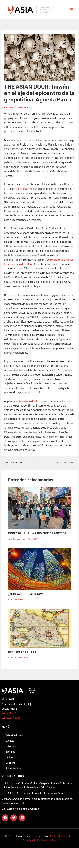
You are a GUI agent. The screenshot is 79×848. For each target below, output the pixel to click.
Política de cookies (46, 839)
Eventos (10, 740)
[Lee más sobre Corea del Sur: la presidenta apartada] (39, 507)
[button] (5, 817)
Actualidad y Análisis (16, 735)
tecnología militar (26, 188)
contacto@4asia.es (12, 717)
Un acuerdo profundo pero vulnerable (21, 808)
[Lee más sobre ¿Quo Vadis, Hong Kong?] (39, 568)
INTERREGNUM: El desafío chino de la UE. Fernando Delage (33, 793)
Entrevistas (12, 746)
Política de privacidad (61, 836)
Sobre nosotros (13, 768)
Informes (10, 751)
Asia (10, 538)
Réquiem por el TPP (22, 652)
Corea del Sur (19, 538)
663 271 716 (9, 713)
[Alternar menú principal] (71, 9)
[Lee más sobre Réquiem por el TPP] (39, 628)
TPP (15, 657)
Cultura (9, 757)
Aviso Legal (29, 839)
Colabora (10, 762)
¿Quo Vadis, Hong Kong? (25, 594)
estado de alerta (32, 401)
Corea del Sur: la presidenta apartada (37, 533)
